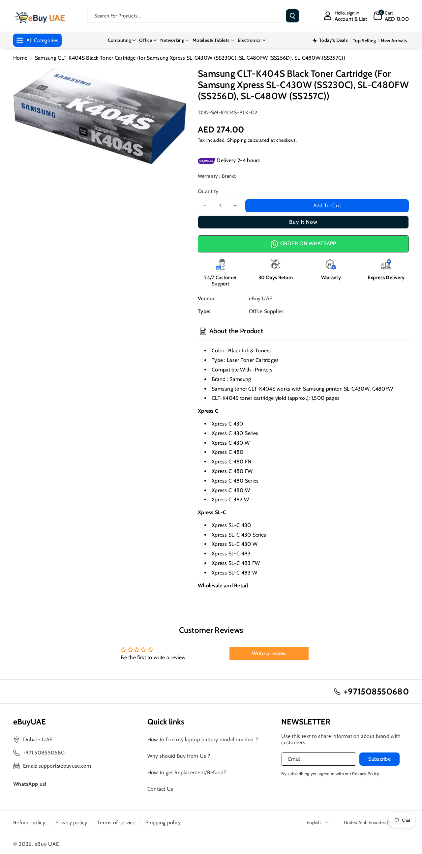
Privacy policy (71, 822)
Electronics (249, 40)
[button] (391, 16)
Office (145, 40)
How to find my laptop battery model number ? (202, 739)
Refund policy (29, 822)
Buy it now (303, 222)
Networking (172, 40)
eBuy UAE (47, 844)
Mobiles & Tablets (211, 40)
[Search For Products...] (292, 15)
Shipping (237, 140)
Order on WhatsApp (307, 243)
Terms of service (116, 822)
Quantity (208, 191)
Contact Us (160, 789)
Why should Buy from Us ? (178, 756)
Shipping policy (163, 822)
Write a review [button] (269, 653)
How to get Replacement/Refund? (186, 772)
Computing (119, 40)
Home (20, 58)
